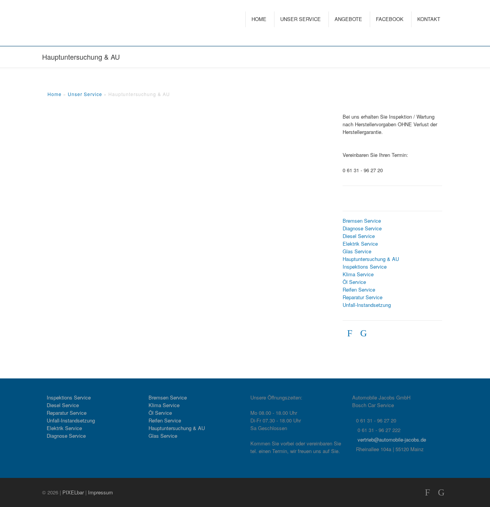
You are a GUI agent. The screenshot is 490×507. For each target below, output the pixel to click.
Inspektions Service (365, 266)
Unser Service (300, 19)
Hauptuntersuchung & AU (371, 258)
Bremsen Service (362, 220)
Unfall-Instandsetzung (367, 304)
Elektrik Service (360, 243)
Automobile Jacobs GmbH (72, 24)
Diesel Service (359, 236)
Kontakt (428, 19)
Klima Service (358, 274)
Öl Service (354, 281)
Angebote (348, 19)
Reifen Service (359, 289)
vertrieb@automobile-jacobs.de (392, 439)
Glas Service (357, 251)
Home (259, 19)
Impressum (100, 492)
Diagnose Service (362, 228)
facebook (389, 19)
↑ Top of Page (461, 480)
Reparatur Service (362, 297)
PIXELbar (73, 492)
